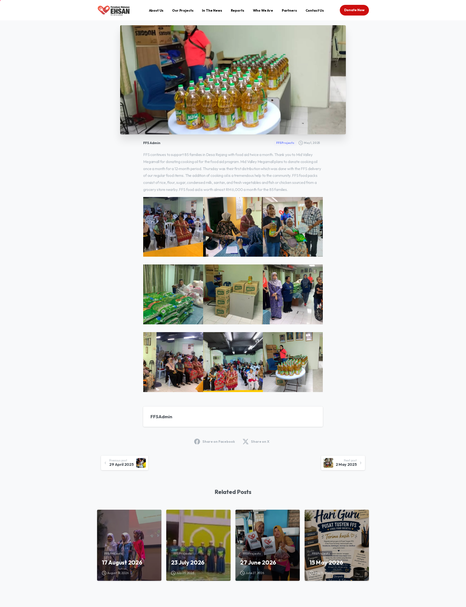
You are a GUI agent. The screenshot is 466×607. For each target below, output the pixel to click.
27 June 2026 (258, 562)
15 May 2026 (326, 562)
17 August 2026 (122, 562)
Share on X (260, 441)
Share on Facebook (218, 441)
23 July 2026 (187, 562)
